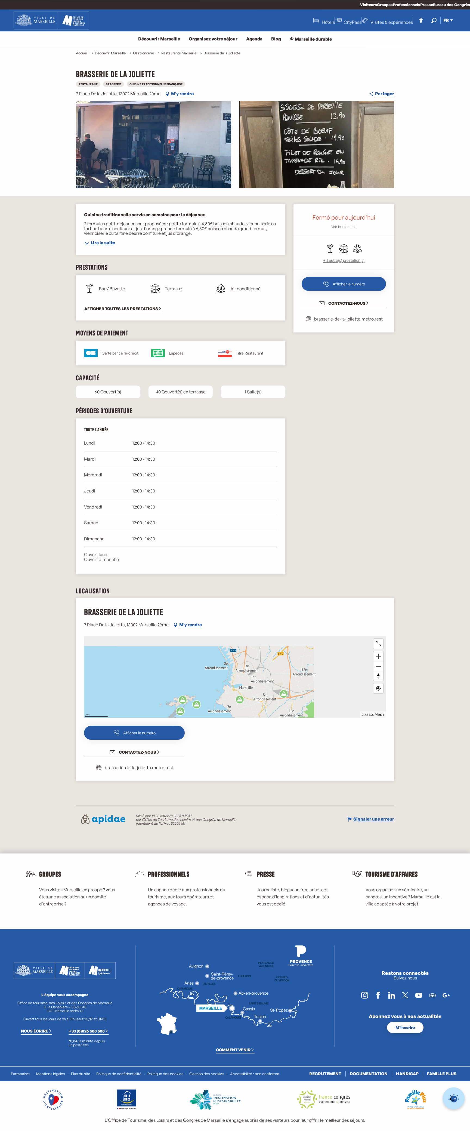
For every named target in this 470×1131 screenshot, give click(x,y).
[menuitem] (51, 20)
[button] (434, 20)
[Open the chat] (454, 1098)
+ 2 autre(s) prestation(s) (343, 260)
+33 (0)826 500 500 (87, 1030)
